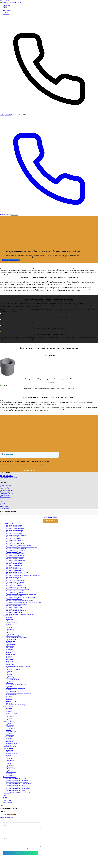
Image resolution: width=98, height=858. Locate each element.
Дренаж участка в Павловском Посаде (17, 589)
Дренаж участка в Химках (14, 609)
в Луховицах (10, 671)
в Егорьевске (10, 646)
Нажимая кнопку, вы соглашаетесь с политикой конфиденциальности (21, 848)
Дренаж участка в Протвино (14, 592)
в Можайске (9, 621)
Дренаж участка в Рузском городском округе (19, 600)
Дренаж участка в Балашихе (14, 540)
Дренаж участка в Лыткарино (15, 582)
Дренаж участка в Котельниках (15, 574)
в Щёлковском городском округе (16, 705)
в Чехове (9, 627)
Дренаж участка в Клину (13, 538)
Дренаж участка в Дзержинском (15, 553)
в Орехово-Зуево (11, 678)
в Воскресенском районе (13, 636)
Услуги (5, 7)
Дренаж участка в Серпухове (15, 528)
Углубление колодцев (6, 490)
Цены (4, 9)
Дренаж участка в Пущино (14, 595)
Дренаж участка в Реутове (14, 599)
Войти (14, 814)
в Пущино (9, 686)
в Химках (9, 700)
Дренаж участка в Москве (14, 525)
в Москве (9, 617)
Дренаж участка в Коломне (14, 567)
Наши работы (7, 10)
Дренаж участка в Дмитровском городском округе (21, 547)
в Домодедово (10, 641)
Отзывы (5, 12)
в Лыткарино (10, 673)
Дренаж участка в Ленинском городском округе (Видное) (23, 575)
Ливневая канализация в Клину (15, 790)
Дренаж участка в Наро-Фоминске (16, 532)
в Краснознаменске (12, 663)
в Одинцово (10, 619)
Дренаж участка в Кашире (14, 565)
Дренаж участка (8, 523)
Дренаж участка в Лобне (13, 577)
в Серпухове (10, 629)
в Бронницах (10, 634)
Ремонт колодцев (5, 492)
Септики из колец (5, 497)
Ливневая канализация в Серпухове (17, 780)
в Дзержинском (11, 644)
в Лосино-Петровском (13, 669)
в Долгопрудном (11, 639)
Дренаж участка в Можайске (14, 533)
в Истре (8, 653)
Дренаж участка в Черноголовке (16, 611)
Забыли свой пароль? (6, 817)
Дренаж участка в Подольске (15, 590)
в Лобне (8, 668)
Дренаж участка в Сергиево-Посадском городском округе (23, 602)
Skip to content (4, 1)
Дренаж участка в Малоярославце (16, 537)
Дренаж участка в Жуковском (15, 557)
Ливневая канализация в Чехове (16, 778)
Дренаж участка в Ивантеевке (15, 564)
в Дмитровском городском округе (16, 637)
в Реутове (9, 689)
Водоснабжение (5, 495)
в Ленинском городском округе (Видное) (18, 666)
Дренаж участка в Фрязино (14, 607)
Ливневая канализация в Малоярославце (18, 789)
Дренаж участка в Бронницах (15, 543)
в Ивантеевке (10, 654)
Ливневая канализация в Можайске (17, 787)
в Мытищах (9, 676)
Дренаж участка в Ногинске (14, 542)
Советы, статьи (4, 508)
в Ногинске (9, 632)
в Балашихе (9, 631)
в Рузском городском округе (14, 691)
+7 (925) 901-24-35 (5, 115)
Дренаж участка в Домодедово (15, 550)
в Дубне (8, 642)
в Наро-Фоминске (11, 622)
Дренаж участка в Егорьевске (15, 555)
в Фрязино (9, 698)
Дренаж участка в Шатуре (14, 612)
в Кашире (9, 656)
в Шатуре (9, 703)
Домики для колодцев (6, 493)
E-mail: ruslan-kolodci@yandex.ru (9, 477)
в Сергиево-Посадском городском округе (18, 693)
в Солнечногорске (11, 694)
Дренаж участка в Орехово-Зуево (16, 587)
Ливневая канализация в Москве (16, 785)
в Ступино (9, 696)
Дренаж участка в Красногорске (15, 570)
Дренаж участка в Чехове (14, 527)
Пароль (3, 811)
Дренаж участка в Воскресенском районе (18, 545)
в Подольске (10, 681)
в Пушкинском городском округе (16, 684)
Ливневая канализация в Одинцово (17, 782)
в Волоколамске (11, 626)
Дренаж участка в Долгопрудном (16, 548)
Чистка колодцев (5, 488)
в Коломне (9, 658)
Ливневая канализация (9, 777)
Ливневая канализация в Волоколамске (18, 792)
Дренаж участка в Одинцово (15, 530)
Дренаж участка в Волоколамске (16, 535)
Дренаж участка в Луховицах (15, 580)
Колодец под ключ (5, 485)
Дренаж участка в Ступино (14, 606)
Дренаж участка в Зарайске (14, 558)
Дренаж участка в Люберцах (14, 584)
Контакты (6, 14)
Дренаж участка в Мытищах (14, 585)
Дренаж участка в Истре (13, 562)
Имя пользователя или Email (9, 808)
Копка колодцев (5, 487)
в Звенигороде (10, 651)
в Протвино (9, 683)
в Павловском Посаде (12, 679)
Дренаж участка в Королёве (14, 569)
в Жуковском (10, 647)
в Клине (8, 624)
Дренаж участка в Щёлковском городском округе (21, 614)
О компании (6, 5)
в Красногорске (10, 661)
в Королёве (9, 659)
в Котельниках (10, 664)
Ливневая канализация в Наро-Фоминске (18, 783)
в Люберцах (9, 674)
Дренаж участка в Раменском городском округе (20, 597)
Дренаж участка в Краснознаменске (17, 572)
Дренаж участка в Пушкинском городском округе (21, 594)
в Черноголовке (11, 701)
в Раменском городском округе (15, 688)
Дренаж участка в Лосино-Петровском (18, 579)
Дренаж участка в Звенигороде (15, 560)
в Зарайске (9, 649)
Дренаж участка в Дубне (13, 552)
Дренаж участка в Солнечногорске (16, 604)
